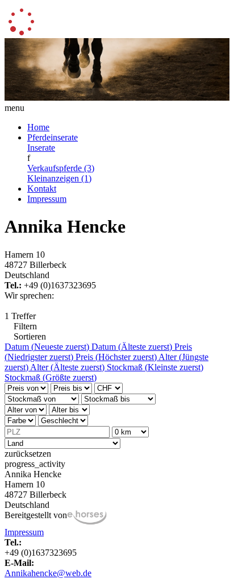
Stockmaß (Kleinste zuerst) (155, 367)
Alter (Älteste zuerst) (68, 367)
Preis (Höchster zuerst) (117, 357)
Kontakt (41, 188)
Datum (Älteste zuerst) (132, 347)
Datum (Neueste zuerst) (48, 347)
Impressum (46, 199)
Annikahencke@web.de (48, 573)
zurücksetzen (28, 453)
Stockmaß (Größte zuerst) (51, 377)
